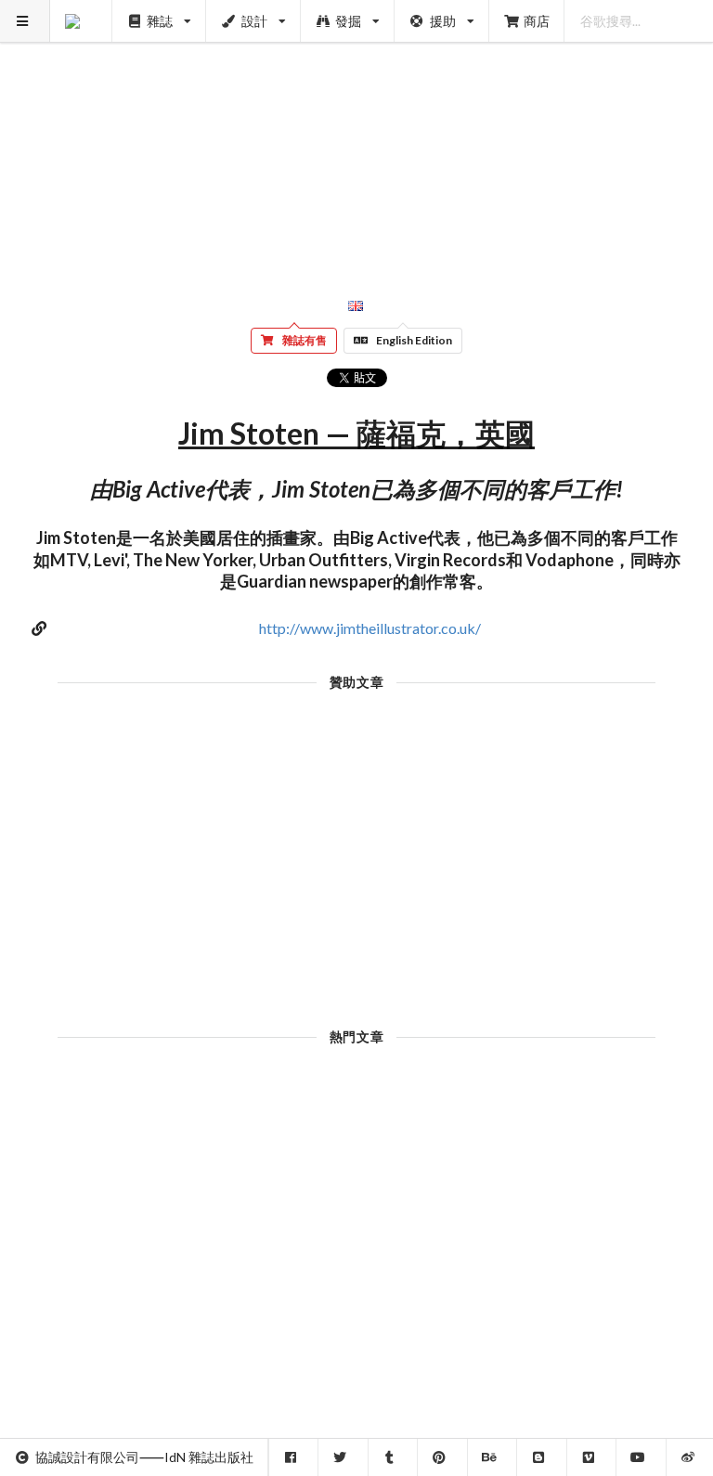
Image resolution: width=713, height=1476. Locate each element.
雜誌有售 (304, 340)
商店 (537, 21)
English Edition (414, 340)
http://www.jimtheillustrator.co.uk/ (370, 628)
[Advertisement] (357, 130)
